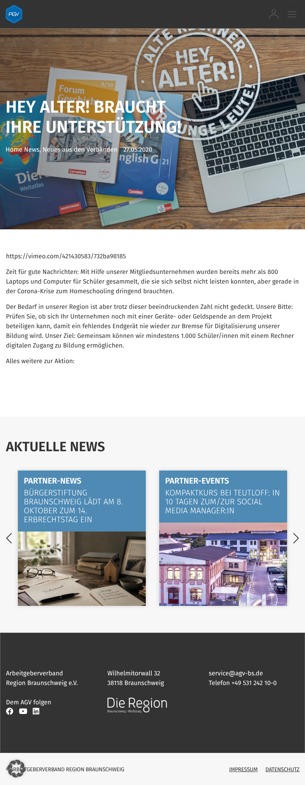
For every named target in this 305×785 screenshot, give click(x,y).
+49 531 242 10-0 (254, 683)
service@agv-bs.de (236, 673)
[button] (292, 14)
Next (296, 538)
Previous (9, 538)
